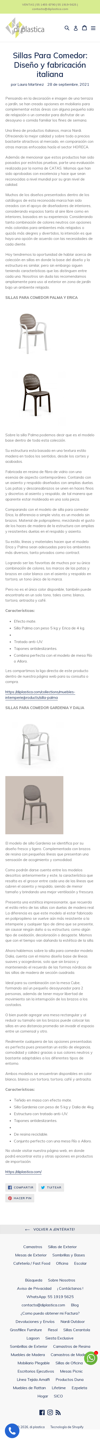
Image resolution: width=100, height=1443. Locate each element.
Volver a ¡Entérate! (53, 1229)
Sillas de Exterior (62, 1246)
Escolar (80, 1263)
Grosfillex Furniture (26, 1329)
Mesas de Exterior (31, 1255)
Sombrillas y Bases (68, 1255)
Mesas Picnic (71, 1371)
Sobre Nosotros (61, 1280)
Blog (75, 1304)
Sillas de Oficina (69, 1362)
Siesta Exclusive (59, 1338)
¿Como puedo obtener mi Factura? (50, 1313)
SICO (58, 1396)
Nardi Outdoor (72, 1321)
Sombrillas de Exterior (28, 1346)
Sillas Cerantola (76, 1329)
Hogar (42, 1396)
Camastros (32, 1246)
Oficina (62, 1263)
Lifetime (59, 1387)
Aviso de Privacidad (34, 1288)
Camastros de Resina (71, 1346)
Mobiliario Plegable (33, 1362)
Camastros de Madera (70, 1354)
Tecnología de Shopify (66, 1427)
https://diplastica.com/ (23, 1171)
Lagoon (33, 1338)
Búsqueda (33, 1280)
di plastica (37, 1427)
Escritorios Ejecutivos (35, 1371)
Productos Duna (69, 1379)
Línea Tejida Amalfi (33, 1379)
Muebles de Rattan (29, 1387)
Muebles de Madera (28, 1354)
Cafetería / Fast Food (31, 1263)
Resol (53, 1329)
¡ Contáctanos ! (70, 1288)
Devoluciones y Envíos (35, 1321)
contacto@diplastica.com (43, 1304)
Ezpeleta (79, 1387)
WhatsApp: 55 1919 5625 (50, 1296)
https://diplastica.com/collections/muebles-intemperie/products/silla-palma (40, 695)
